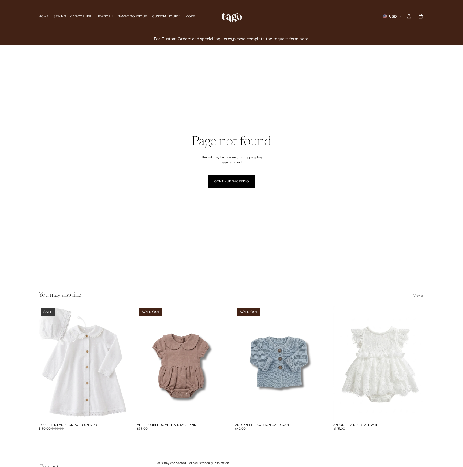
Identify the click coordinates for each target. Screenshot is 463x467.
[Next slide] (122, 363)
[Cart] (421, 16)
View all (418, 295)
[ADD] (121, 412)
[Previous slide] (47, 363)
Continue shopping (231, 181)
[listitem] (190, 16)
